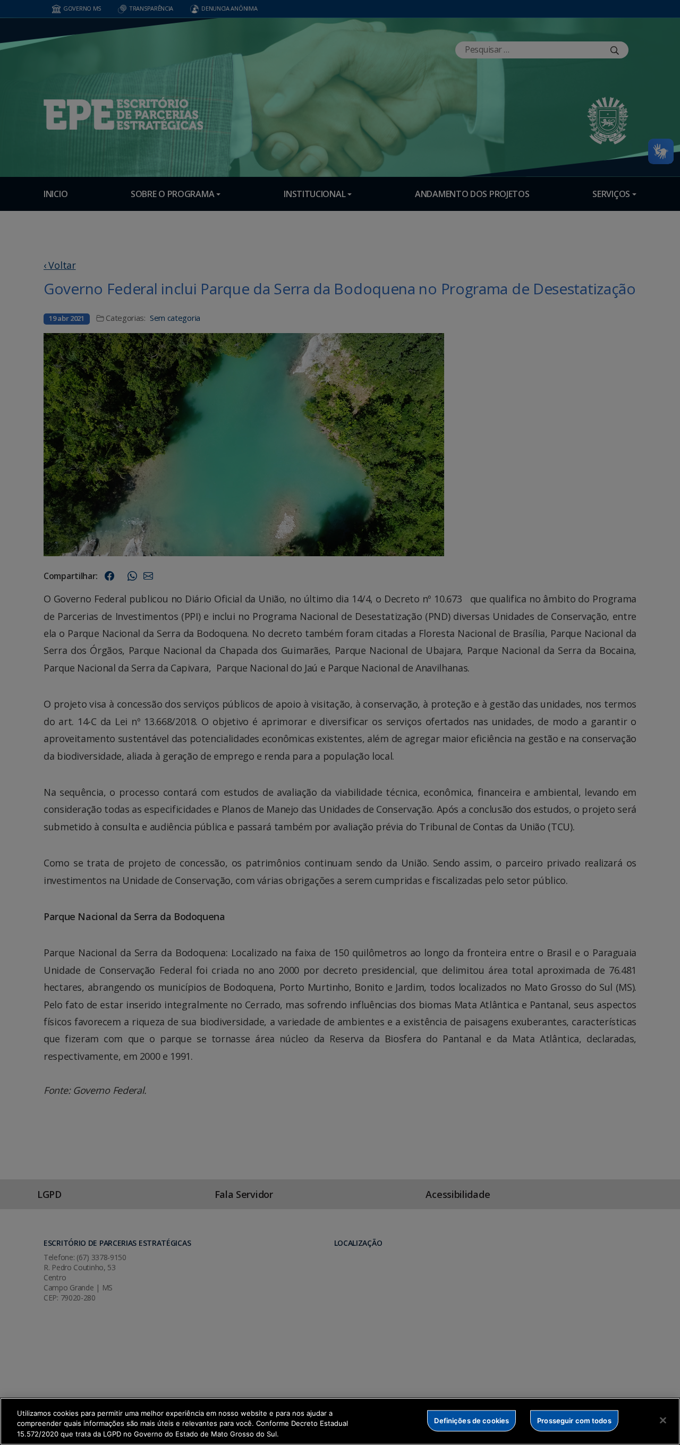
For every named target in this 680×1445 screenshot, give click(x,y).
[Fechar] (663, 1420)
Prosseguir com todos (574, 1420)
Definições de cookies (471, 1420)
